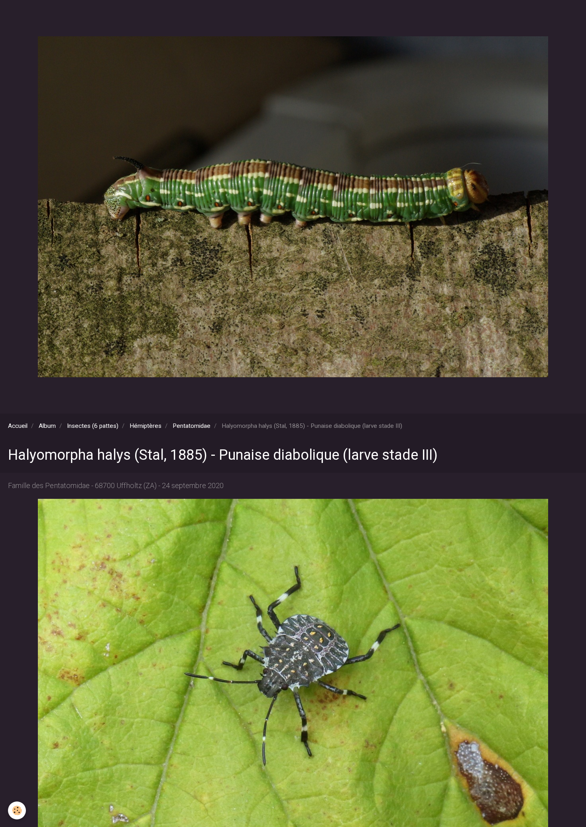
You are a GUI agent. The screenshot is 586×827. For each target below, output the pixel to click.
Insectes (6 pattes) (92, 425)
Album (47, 425)
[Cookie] (17, 810)
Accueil (18, 425)
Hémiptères (145, 425)
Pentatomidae (191, 425)
